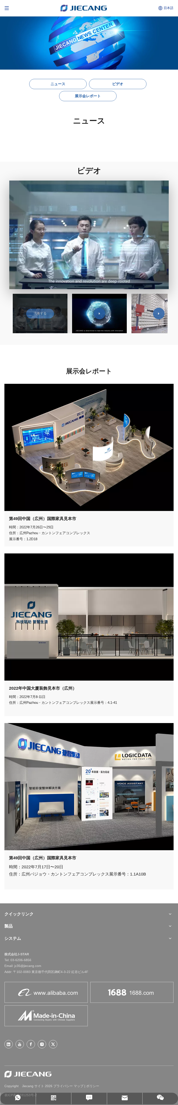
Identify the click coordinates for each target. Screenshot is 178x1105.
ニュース (58, 84)
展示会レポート (88, 96)
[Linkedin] (8, 1044)
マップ (78, 1086)
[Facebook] (31, 1044)
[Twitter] (53, 1044)
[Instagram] (42, 1044)
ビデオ (117, 84)
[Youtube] (20, 1044)
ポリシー (92, 1086)
